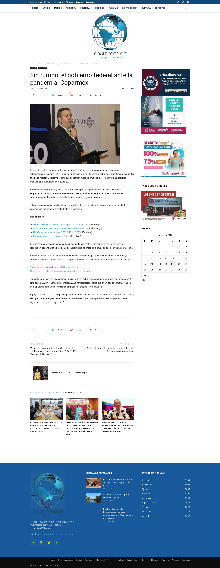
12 (159, 258)
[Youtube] (187, 2)
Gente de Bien (129, 8)
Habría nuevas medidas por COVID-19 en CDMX (57, 232)
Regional (71, 8)
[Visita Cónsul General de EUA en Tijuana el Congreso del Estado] (93, 483)
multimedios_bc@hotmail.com (58, 534)
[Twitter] (182, 2)
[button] (186, 8)
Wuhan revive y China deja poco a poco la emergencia (59, 224)
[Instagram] (178, 2)
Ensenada (186, 560)
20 (166, 264)
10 (145, 258)
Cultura (146, 8)
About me (69, 560)
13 (166, 258)
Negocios (99, 8)
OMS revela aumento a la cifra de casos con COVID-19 (60, 228)
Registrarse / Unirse (64, 2)
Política (85, 8)
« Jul (143, 279)
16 (186, 258)
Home (52, 560)
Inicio (35, 8)
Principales (42, 68)
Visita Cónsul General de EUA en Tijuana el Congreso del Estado (117, 482)
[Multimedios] (110, 35)
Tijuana (110, 560)
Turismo (113, 8)
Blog (60, 560)
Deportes (160, 8)
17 (145, 264)
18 (152, 264)
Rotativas (120, 560)
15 (179, 258)
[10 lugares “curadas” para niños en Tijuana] (93, 498)
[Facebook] (173, 2)
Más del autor (71, 392)
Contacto (90, 2)
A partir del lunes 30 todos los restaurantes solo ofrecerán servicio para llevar (110, 350)
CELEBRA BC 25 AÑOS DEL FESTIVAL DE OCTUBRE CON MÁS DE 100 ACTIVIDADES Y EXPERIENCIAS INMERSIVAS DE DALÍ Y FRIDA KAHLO (82, 428)
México (58, 8)
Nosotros (79, 2)
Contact (79, 560)
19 (159, 264)
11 (152, 258)
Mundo (46, 8)
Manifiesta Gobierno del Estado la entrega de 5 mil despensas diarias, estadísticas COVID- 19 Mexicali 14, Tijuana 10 (53, 351)
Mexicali (175, 560)
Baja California (133, 560)
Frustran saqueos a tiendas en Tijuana (51, 236)
